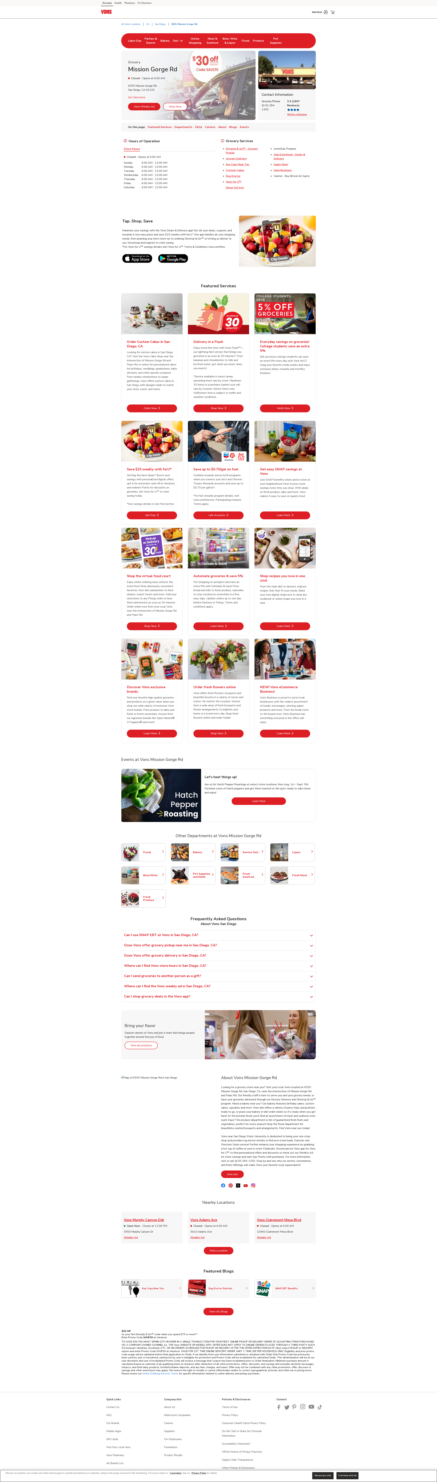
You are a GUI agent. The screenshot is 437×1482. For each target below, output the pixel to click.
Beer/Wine (152, 875)
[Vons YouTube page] (311, 1408)
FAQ (108, 1415)
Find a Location (221, 1251)
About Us (169, 1407)
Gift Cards (112, 1439)
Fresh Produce (152, 898)
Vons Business (283, 170)
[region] (218, 1476)
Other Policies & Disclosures (238, 1468)
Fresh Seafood (252, 875)
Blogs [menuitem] (233, 127)
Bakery (202, 852)
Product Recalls (173, 1455)
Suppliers (169, 1431)
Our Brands (112, 1423)
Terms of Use (230, 1407)
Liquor (301, 852)
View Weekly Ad (144, 107)
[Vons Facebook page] (280, 1408)
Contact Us (112, 1407)
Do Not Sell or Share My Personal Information (242, 1433)
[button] (320, 12)
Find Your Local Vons (118, 1447)
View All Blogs (221, 1311)
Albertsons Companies (177, 1415)
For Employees (173, 1439)
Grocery (107, 3)
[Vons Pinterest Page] (294, 1408)
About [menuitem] (222, 127)
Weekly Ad (131, 1237)
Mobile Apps (113, 1431)
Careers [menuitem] (210, 127)
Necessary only (323, 1475)
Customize (175, 1473)
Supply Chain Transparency (237, 1460)
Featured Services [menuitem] (160, 127)
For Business (145, 3)
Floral (152, 852)
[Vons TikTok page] (319, 1408)
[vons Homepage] (106, 12)
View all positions (144, 1045)
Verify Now (293, 408)
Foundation (170, 1447)
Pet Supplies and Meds (202, 875)
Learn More (293, 515)
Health (118, 3)
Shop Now (175, 107)
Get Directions (136, 97)
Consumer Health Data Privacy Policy (244, 1423)
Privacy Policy (230, 1415)
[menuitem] (134, 41)
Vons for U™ (233, 182)
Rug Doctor (233, 176)
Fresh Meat (301, 875)
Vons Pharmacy (115, 1455)
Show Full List (235, 188)
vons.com (235, 1174)
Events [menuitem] (244, 127)
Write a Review (297, 114)
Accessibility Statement (236, 1443)
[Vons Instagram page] (303, 1408)
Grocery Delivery (236, 159)
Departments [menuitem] (183, 127)
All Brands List (115, 1463)
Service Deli (252, 852)
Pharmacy (129, 3)
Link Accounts (226, 515)
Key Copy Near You (237, 164)
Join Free (161, 515)
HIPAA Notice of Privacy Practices (242, 1452)
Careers (168, 1423)
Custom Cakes (235, 170)
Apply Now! (281, 164)
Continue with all (347, 1475)
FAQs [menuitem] (198, 127)
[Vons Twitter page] (287, 1408)
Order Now (160, 408)
